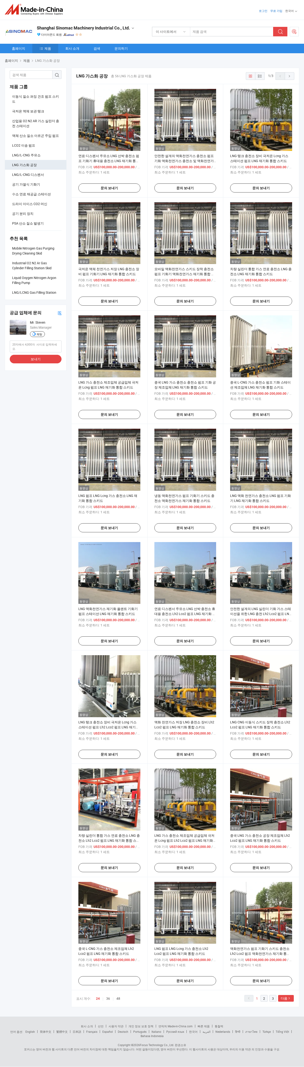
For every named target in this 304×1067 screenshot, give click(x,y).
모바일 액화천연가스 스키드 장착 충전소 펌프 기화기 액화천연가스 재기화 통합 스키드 (184, 274)
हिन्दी (237, 1031)
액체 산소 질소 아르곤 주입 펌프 (35, 135)
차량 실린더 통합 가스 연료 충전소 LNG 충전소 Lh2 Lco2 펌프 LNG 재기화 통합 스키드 (109, 840)
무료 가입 (276, 11)
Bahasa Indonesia (152, 1036)
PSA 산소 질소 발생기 (28, 223)
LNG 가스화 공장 (24, 165)
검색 (97, 48)
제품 (47, 48)
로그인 (263, 11)
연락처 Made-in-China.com (175, 1026)
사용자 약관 (116, 1026)
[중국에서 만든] (35, 9)
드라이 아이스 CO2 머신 (29, 204)
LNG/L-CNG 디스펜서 (28, 174)
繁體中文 (62, 1031)
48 (118, 998)
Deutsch (123, 1031)
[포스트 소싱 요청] (294, 31)
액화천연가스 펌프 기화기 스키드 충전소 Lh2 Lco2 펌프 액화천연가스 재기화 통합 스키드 (260, 953)
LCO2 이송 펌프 (23, 145)
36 (108, 998)
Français (91, 1031)
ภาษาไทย (251, 1031)
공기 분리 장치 (22, 213)
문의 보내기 (109, 188)
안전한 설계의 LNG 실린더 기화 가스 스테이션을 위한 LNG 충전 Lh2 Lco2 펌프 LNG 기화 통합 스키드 (260, 613)
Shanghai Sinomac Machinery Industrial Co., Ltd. (83, 27)
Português (140, 1031)
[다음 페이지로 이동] (289, 76)
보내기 (36, 359)
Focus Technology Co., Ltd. (157, 1045)
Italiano (156, 1031)
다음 (284, 998)
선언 (101, 1026)
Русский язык (175, 1031)
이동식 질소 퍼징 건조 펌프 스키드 (35, 99)
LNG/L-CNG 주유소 (26, 155)
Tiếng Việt (282, 1031)
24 (98, 998)
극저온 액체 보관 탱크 (28, 111)
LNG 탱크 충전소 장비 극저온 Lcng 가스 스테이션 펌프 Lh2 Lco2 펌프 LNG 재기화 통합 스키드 (108, 727)
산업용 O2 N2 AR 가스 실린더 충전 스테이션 (35, 123)
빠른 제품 (204, 1026)
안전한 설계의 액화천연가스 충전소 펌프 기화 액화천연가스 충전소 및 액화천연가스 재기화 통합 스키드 (184, 161)
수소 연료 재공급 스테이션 (31, 194)
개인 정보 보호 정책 (140, 1026)
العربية (206, 1031)
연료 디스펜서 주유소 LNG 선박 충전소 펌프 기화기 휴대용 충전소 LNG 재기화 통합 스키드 (108, 161)
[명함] (60, 313)
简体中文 (45, 1031)
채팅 (39, 334)
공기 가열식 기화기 (26, 184)
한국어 (193, 1031)
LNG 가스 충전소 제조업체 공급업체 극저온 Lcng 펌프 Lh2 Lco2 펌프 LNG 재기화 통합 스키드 (184, 840)
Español (107, 1031)
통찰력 (219, 1026)
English (30, 1031)
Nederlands (222, 1031)
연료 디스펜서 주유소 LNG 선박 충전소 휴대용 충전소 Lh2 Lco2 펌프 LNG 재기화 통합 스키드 (185, 613)
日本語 (77, 1031)
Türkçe (266, 1031)
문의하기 (121, 48)
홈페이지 (18, 48)
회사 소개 (72, 48)
